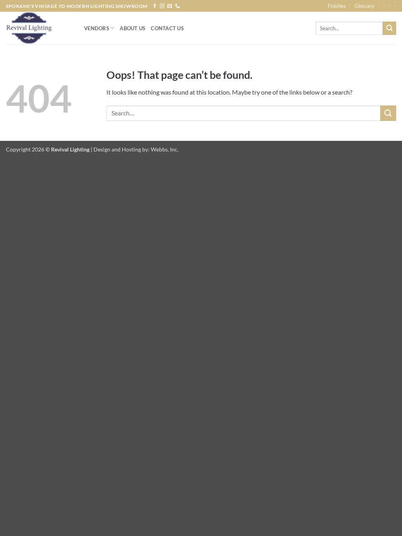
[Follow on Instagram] (162, 6)
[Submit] (389, 28)
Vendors (96, 28)
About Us (132, 28)
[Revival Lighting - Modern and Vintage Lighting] (39, 28)
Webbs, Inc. (165, 149)
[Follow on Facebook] (154, 6)
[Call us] (177, 6)
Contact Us (167, 28)
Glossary (364, 6)
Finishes (337, 6)
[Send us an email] (169, 6)
